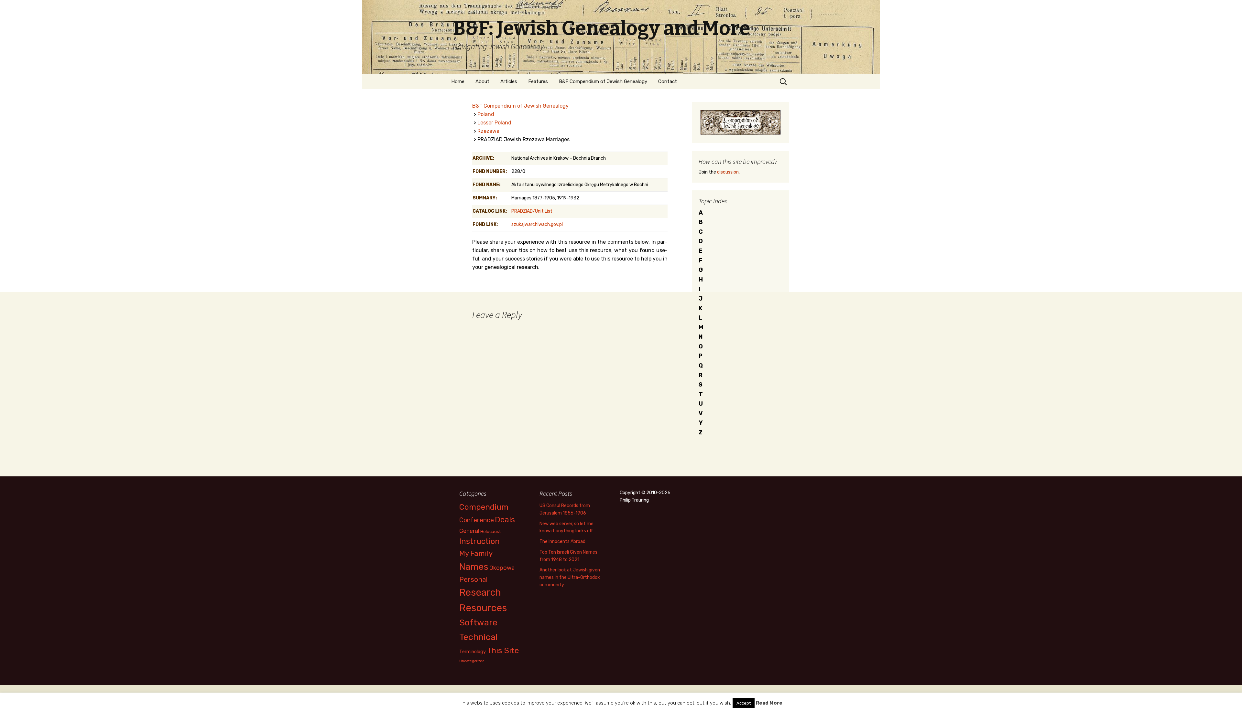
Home (457, 81)
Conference (476, 520)
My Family (476, 553)
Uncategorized (472, 661)
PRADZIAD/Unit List (531, 211)
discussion (728, 172)
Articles (508, 81)
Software (478, 622)
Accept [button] (743, 703)
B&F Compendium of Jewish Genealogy (603, 81)
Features (538, 81)
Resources (483, 607)
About (482, 81)
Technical (478, 637)
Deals (505, 519)
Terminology (472, 651)
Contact (667, 81)
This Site (503, 650)
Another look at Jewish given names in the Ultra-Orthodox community (569, 577)
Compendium (483, 507)
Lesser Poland (494, 123)
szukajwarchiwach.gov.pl (537, 224)
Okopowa (502, 567)
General (469, 530)
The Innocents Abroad (562, 541)
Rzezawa (488, 131)
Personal (473, 579)
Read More (769, 703)
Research (480, 592)
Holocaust (490, 531)
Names (473, 566)
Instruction (479, 541)
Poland (485, 114)
